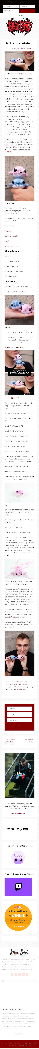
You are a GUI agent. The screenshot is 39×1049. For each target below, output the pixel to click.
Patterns (10, 684)
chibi (30, 687)
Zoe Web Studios (27, 1045)
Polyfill (7, 241)
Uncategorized (20, 684)
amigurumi (22, 687)
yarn (25, 689)
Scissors (8, 231)
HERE (20, 112)
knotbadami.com (18, 617)
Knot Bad (19, 27)
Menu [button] (21, 15)
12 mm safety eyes (12, 246)
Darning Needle (11, 236)
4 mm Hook (9, 226)
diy (15, 689)
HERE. (8, 152)
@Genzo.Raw (26, 74)
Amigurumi (22, 682)
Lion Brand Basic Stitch (14, 208)
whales (20, 689)
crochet (9, 689)
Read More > (19, 1034)
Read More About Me (18, 813)
